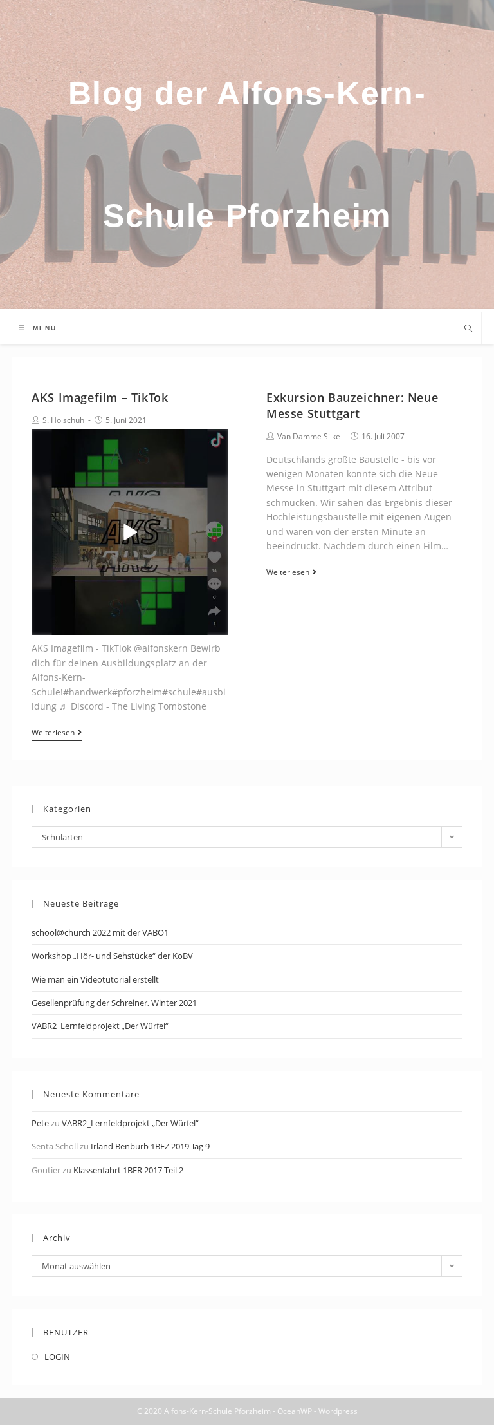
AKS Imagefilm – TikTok (100, 397)
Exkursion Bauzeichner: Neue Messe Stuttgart (352, 405)
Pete (40, 1123)
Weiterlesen (53, 733)
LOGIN (57, 1357)
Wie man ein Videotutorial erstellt (95, 979)
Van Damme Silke (308, 436)
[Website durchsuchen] (468, 329)
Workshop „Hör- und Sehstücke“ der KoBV (112, 955)
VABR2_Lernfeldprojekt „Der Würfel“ (100, 1026)
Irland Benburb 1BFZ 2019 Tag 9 (150, 1146)
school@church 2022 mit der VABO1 (100, 932)
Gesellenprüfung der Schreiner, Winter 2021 (114, 1002)
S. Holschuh (63, 420)
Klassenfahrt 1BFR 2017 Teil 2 (128, 1170)
